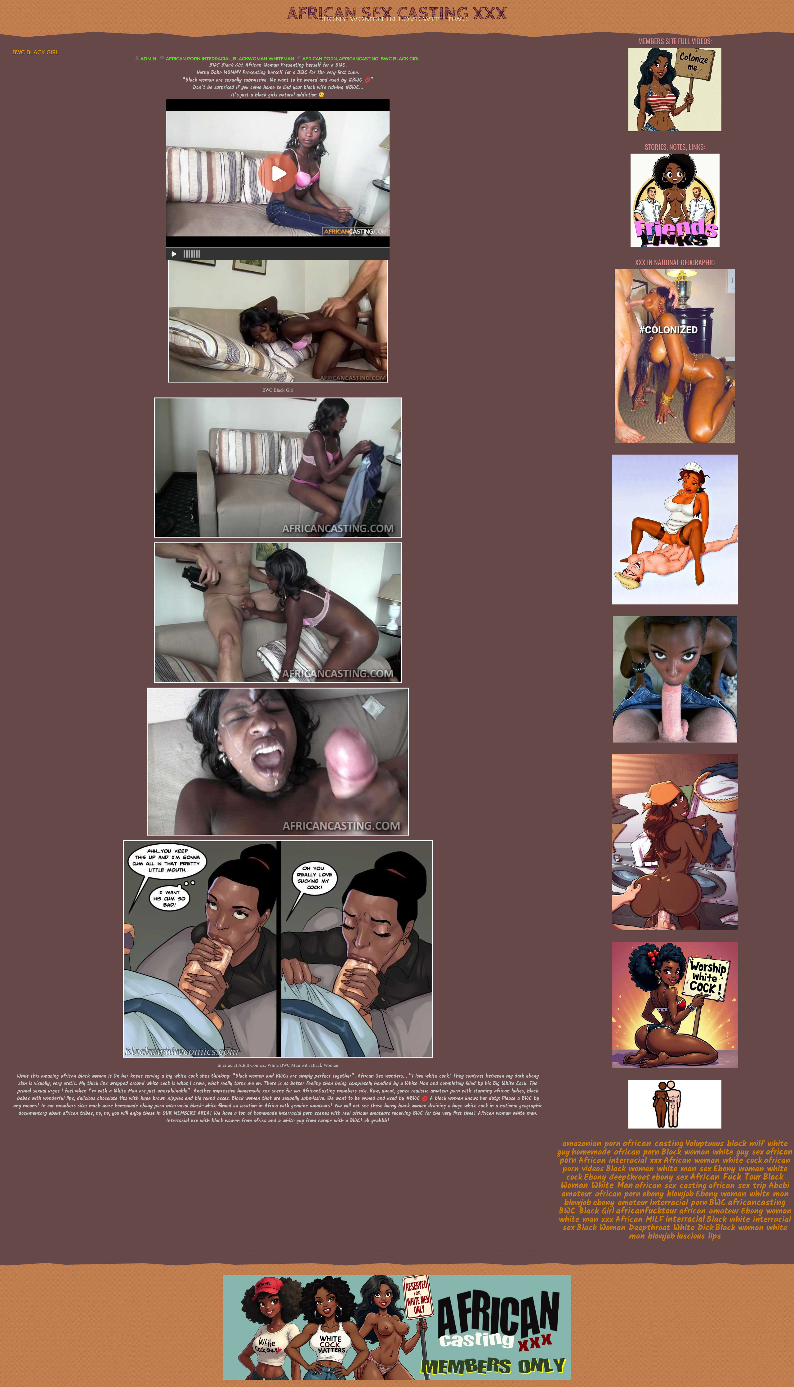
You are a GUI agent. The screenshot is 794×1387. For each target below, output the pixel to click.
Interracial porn (678, 1203)
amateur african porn (600, 1194)
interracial (685, 1220)
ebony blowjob (668, 1194)
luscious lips (699, 1236)
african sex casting (671, 1185)
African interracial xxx (620, 1160)
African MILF (639, 1220)
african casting (653, 1144)
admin (148, 58)
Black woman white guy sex (712, 1152)
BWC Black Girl (400, 58)
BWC (717, 1203)
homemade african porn (615, 1152)
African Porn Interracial (198, 58)
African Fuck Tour (725, 1177)
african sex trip (737, 1185)
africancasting (358, 58)
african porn (319, 58)
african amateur (709, 1211)
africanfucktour (646, 1211)
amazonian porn (591, 1144)
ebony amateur (620, 1203)
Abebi (779, 1185)
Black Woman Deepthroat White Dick (645, 1228)
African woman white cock (713, 1160)
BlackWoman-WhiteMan (263, 58)
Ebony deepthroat (617, 1177)
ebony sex (670, 1177)
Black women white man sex (658, 1169)
